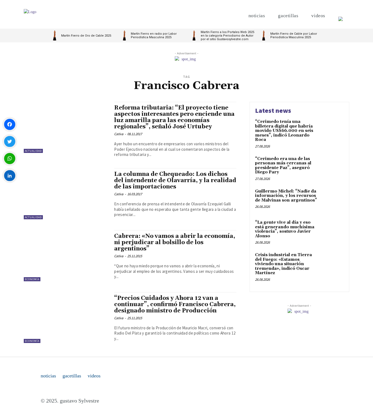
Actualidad (33, 151)
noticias (48, 375)
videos (94, 375)
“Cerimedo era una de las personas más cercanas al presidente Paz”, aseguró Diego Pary (283, 165)
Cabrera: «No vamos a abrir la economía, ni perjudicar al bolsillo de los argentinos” (174, 242)
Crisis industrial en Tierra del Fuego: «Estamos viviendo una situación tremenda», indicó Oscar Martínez (283, 264)
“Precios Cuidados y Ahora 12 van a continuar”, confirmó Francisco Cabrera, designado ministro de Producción (175, 304)
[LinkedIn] (9, 175)
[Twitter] (9, 141)
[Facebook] (9, 124)
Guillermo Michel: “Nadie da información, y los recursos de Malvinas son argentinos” (286, 196)
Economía (32, 279)
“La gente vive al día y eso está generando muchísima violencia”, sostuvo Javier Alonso (284, 229)
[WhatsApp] (9, 158)
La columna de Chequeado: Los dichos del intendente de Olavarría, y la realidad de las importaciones (175, 180)
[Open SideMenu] (340, 15)
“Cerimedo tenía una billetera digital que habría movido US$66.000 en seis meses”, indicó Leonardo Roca (284, 130)
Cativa (118, 134)
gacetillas (72, 375)
